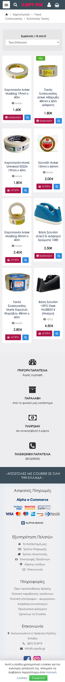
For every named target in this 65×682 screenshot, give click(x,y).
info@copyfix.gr (34, 648)
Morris (18, 176)
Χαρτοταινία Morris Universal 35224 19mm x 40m (16, 166)
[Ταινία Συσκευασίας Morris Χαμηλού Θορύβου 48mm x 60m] (17, 283)
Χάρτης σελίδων (34, 564)
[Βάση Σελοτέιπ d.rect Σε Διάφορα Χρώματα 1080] (48, 213)
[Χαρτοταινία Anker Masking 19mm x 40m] (17, 70)
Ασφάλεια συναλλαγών (33, 603)
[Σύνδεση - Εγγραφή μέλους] (49, 5)
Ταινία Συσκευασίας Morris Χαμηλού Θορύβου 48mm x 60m (16, 309)
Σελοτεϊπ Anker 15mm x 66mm (48, 164)
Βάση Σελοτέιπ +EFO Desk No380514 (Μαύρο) (48, 307)
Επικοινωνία (35, 569)
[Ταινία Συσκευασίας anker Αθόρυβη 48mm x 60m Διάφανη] (48, 70)
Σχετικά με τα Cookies (32, 614)
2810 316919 (34, 643)
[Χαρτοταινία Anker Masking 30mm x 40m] (17, 213)
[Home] (6, 14)
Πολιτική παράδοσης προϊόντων (32, 593)
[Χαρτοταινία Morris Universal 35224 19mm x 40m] (17, 143)
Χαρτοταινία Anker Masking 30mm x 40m (17, 236)
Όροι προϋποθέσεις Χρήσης (32, 588)
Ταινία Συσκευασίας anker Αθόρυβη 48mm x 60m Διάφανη (48, 97)
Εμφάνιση (14, 117)
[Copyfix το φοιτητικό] (32, 4)
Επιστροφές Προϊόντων (34, 559)
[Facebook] (27, 659)
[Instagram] (37, 659)
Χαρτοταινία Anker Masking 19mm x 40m (17, 93)
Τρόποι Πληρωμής (35, 549)
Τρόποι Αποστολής (34, 554)
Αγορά (15, 190)
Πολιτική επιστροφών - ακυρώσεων (32, 598)
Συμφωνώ (38, 677)
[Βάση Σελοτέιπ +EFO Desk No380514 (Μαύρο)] (48, 283)
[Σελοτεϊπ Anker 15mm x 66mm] (48, 143)
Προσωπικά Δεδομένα (32, 609)
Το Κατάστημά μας (34, 544)
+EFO (49, 319)
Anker (18, 103)
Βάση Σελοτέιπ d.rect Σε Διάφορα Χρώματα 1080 (48, 236)
